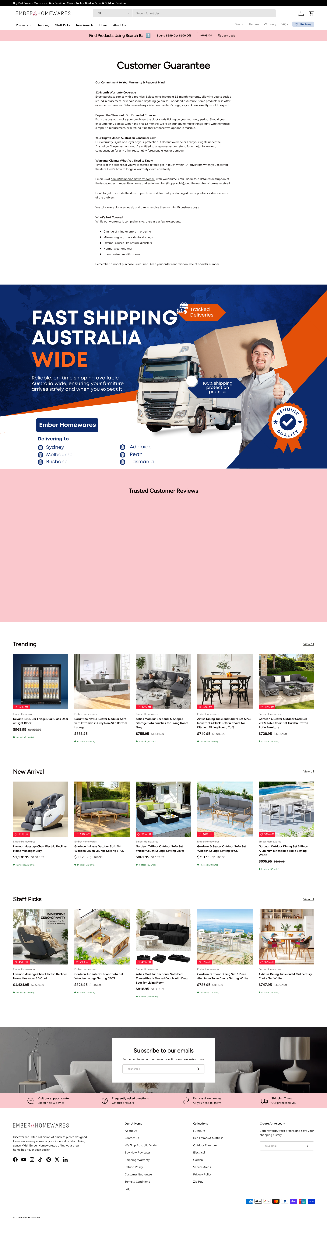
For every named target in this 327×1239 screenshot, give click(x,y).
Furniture (199, 1130)
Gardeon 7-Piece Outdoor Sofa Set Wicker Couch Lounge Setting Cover (160, 848)
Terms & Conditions (137, 1181)
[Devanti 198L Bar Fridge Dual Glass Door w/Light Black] (40, 681)
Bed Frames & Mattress (208, 1138)
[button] (312, 13)
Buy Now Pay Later (137, 1152)
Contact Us (132, 1138)
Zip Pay (198, 1181)
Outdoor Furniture (205, 1145)
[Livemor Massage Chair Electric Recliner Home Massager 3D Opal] (40, 936)
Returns (254, 24)
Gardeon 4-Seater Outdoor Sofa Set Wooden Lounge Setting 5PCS (98, 976)
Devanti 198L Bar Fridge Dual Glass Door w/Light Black (40, 721)
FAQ (127, 1189)
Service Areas (202, 1167)
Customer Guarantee (138, 1174)
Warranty (270, 24)
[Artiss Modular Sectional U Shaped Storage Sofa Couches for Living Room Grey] (163, 681)
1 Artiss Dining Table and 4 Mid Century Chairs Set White (285, 976)
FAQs (284, 24)
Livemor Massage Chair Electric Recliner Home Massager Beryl (40, 848)
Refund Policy (134, 1167)
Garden (198, 1160)
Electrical (199, 1152)
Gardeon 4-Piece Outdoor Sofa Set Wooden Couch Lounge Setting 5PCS (99, 848)
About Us (131, 1130)
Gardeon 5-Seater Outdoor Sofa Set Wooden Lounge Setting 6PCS (221, 848)
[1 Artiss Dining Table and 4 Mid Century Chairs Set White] (286, 936)
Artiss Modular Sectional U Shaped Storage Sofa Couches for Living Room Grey (162, 723)
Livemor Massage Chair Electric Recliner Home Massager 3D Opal (40, 976)
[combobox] (184, 13)
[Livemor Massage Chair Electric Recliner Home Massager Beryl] (40, 809)
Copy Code (228, 35)
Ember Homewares (30, 1217)
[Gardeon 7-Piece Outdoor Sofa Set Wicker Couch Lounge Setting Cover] (163, 809)
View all (308, 644)
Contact (240, 24)
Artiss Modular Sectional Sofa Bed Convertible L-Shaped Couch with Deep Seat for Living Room (162, 978)
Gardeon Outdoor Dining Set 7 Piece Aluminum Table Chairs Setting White (222, 976)
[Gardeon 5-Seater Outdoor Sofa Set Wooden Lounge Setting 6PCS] (224, 809)
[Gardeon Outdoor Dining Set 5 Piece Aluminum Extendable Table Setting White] (286, 809)
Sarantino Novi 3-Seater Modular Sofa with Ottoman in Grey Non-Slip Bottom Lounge (100, 723)
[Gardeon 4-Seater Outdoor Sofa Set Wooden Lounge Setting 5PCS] (102, 936)
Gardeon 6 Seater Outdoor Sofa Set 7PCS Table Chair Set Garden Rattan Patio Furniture (283, 723)
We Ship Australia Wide (140, 1145)
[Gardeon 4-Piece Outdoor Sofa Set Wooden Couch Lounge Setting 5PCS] (102, 809)
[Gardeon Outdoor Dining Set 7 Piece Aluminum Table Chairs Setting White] (224, 936)
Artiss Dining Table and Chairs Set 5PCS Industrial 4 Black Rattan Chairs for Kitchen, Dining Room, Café (224, 723)
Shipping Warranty (137, 1160)
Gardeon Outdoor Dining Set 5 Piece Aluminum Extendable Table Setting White (283, 851)
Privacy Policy (202, 1174)
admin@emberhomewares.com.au (133, 179)
